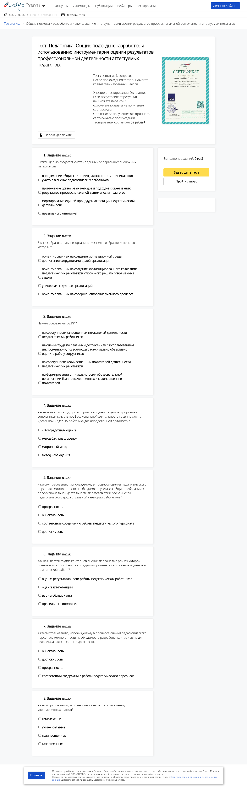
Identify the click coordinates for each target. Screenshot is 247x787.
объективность (53, 515)
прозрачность (52, 507)
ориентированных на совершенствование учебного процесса (87, 294)
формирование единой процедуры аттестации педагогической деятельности (88, 203)
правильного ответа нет (59, 213)
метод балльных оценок (59, 438)
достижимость (52, 531)
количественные (54, 735)
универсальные (53, 727)
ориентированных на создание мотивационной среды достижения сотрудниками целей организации (82, 258)
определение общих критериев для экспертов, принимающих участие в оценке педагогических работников (88, 178)
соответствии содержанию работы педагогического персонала (88, 676)
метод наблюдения (56, 455)
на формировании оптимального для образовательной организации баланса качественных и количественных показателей (82, 378)
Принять (36, 775)
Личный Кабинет (225, 6)
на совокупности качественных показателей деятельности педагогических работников (84, 334)
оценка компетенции (57, 587)
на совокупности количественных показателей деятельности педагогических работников (86, 364)
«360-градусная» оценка (59, 430)
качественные (52, 744)
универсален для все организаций (67, 286)
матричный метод (55, 447)
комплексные (52, 719)
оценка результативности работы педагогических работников (87, 579)
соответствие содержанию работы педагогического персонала (88, 523)
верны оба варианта (57, 595)
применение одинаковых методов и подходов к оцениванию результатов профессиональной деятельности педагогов (86, 190)
